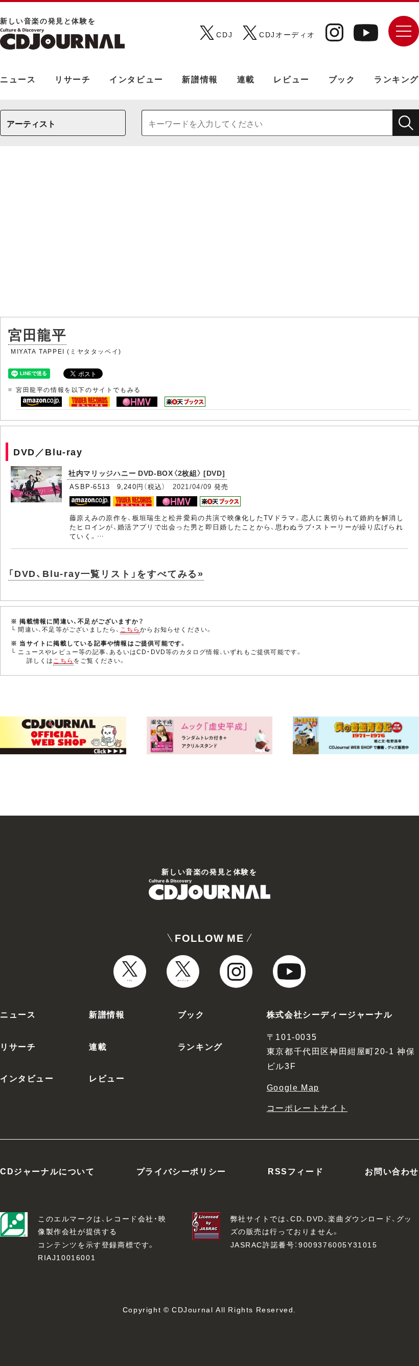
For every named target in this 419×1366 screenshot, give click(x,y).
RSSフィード (295, 1171)
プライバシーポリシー (181, 1171)
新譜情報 (200, 79)
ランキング (396, 79)
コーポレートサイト (307, 1107)
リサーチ (72, 79)
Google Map (293, 1087)
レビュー (291, 79)
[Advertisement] (209, 236)
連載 (246, 79)
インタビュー (136, 79)
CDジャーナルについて (47, 1171)
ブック (342, 79)
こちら (130, 629)
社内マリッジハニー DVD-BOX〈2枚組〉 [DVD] (146, 473)
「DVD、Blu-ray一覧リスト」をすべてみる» (106, 573)
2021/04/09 (192, 486)
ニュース (18, 79)
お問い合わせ (392, 1171)
